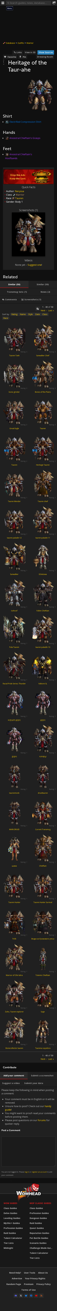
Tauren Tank (14, 355)
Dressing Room (45, 56)
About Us (43, 1272)
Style (30, 314)
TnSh (14, 939)
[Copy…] (38, 309)
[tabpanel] (28, 683)
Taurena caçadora (42, 1048)
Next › (43, 310)
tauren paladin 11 (43, 538)
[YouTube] (36, 1295)
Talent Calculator (13, 1238)
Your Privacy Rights (35, 1278)
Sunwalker (14, 574)
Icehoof (14, 610)
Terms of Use (28, 1289)
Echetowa (43, 574)
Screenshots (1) (28, 210)
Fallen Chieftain (43, 610)
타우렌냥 (42, 756)
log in (27, 1172)
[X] (21, 1295)
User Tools (29, 1272)
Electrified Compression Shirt (25, 121)
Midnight (8, 1248)
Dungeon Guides (38, 1218)
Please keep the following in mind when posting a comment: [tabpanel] (28, 1132)
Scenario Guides (38, 1243)
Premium (28, 1284)
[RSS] (41, 1295)
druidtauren (43, 793)
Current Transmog (42, 829)
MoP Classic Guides (40, 1203)
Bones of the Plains (43, 392)
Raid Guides (10, 1233)
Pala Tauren (14, 647)
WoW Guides (10, 1203)
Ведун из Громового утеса (42, 939)
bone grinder (14, 392)
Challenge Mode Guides (42, 1248)
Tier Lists (9, 1243)
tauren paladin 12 (14, 538)
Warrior (29, 43)
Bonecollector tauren (14, 1048)
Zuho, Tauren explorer (14, 1011)
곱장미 (42, 720)
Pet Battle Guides (39, 1238)
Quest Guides (37, 1228)
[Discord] (16, 1295)
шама (14, 866)
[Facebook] (31, 1295)
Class (44, 314)
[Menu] (3, 3)
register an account (39, 1172)
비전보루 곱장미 (14, 720)
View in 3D (30, 52)
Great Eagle (14, 428)
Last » (51, 310)
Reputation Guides (39, 1233)
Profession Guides (13, 1228)
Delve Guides (10, 1213)
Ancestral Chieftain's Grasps (25, 138)
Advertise (17, 1278)
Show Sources (46, 52)
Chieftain (42, 866)
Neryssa (19, 191)
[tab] (14, 284)
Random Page (13, 1284)
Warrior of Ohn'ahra (14, 975)
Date (37, 314)
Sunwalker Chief (42, 355)
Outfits (21, 43)
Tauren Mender (14, 501)
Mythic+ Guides (12, 1223)
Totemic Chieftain (43, 975)
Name (23, 314)
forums (42, 1120)
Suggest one (35, 264)
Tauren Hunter (14, 902)
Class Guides (10, 1208)
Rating (14, 314)
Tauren (43, 428)
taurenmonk (14, 793)
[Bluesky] (26, 1295)
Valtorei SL (42, 683)
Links (19, 52)
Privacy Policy (43, 1284)
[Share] (54, 3)
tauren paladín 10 (43, 647)
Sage (43, 1011)
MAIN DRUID (14, 829)
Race (5, 318)
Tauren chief (43, 501)
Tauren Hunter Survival (42, 902)
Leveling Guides (12, 1218)
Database (10, 43)
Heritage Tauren (43, 465)
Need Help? (15, 1272)
